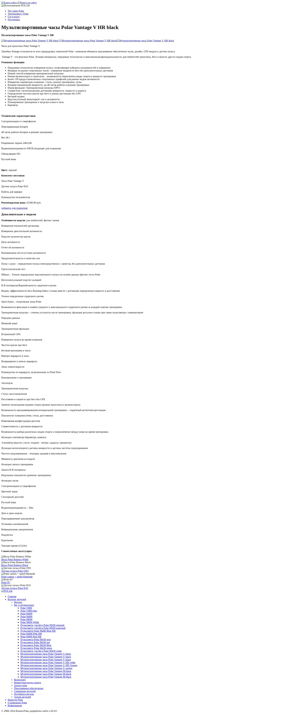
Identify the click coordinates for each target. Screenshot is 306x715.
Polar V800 (26, 608)
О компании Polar (17, 702)
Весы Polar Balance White (14, 559)
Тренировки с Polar (18, 13)
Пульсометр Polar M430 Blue (35, 645)
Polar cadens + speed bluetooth (17, 576)
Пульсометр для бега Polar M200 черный (42, 625)
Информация (15, 705)
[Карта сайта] (9, 2)
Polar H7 (5, 582)
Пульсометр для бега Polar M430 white (41, 651)
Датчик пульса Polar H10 (14, 588)
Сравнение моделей (25, 691)
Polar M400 (26, 613)
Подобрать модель (24, 694)
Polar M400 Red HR (30, 636)
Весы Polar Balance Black (14, 565)
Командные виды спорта (27, 682)
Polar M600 (26, 619)
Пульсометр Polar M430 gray (35, 639)
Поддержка (14, 19)
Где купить (14, 16)
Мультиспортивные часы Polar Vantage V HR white (47, 662)
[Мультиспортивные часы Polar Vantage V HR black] (30, 40)
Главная (12, 596)
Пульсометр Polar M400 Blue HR (38, 631)
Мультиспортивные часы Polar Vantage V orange (46, 668)
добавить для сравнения (14, 208)
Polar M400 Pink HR (31, 633)
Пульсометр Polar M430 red (35, 642)
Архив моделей (22, 697)
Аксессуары (20, 685)
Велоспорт (20, 679)
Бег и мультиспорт (24, 605)
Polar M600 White (29, 622)
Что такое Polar (16, 11)
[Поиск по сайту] (27, 2)
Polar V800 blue (28, 610)
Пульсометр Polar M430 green (36, 648)
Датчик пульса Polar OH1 (15, 571)
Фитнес (18, 602)
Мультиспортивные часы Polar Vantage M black (45, 671)
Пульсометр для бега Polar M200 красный (43, 628)
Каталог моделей (17, 599)
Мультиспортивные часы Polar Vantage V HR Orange (48, 665)
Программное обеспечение (28, 688)
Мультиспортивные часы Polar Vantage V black (45, 653)
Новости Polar (15, 699)
